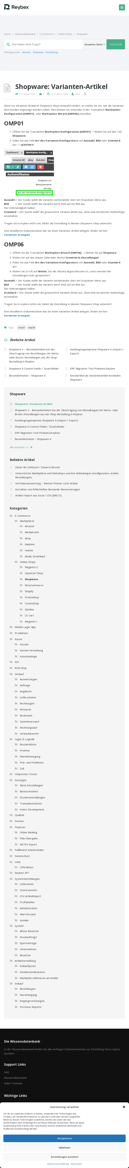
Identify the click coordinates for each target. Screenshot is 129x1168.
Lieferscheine (28, 697)
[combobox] (64, 44)
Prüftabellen (27, 902)
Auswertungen (28, 679)
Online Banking (28, 832)
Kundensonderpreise (32, 972)
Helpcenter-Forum (26, 774)
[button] (124, 1107)
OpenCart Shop (34, 573)
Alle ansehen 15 (20, 447)
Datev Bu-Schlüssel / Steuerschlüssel (37, 467)
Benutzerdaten (29, 791)
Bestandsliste (28, 744)
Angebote (26, 691)
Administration (28, 908)
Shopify (29, 591)
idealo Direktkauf (35, 556)
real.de (29, 550)
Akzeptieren (64, 1138)
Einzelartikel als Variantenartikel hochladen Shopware (95, 377)
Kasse (18, 639)
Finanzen (20, 827)
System (19, 925)
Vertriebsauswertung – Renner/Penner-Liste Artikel (46, 483)
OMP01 (21, 327)
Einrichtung (52, 52)
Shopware (82, 34)
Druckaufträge (28, 937)
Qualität (19, 815)
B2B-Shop (21, 668)
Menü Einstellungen (31, 785)
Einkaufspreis (28, 966)
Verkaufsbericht (29, 733)
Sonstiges (21, 780)
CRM (17, 862)
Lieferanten (27, 884)
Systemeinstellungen (27, 878)
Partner (19, 821)
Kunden (24, 920)
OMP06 (31, 327)
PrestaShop (32, 597)
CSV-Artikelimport (30, 896)
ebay (28, 538)
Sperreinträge (28, 943)
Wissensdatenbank (25, 34)
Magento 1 (31, 621)
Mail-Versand (28, 914)
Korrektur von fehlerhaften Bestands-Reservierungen (47, 489)
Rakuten (30, 544)
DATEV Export (28, 844)
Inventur (25, 750)
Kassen (24, 644)
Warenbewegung (30, 756)
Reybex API (22, 872)
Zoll (22, 768)
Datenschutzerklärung (58, 1163)
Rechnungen (27, 703)
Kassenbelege (28, 656)
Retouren (25, 709)
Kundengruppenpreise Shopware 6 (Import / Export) (97, 351)
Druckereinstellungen (32, 797)
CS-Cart (29, 615)
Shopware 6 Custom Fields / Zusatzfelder (34, 368)
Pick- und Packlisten (32, 762)
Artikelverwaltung (25, 960)
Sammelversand (29, 721)
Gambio (29, 609)
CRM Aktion (26, 867)
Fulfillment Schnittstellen (29, 850)
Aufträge (25, 685)
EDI (17, 662)
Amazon (26, 52)
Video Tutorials (13, 1083)
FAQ (6, 1072)
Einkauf (19, 983)
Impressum (76, 1163)
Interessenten (28, 890)
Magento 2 (31, 567)
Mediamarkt (32, 532)
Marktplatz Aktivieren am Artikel (39, 978)
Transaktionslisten (31, 803)
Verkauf (19, 674)
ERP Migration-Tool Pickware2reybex (92, 368)
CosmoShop (32, 603)
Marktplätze (27, 521)
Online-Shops (65, 34)
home (7, 34)
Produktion (21, 633)
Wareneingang (28, 994)
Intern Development (32, 809)
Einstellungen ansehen (64, 1156)
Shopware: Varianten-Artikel (33, 404)
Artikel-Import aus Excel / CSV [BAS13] (38, 495)
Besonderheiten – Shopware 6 (27, 375)
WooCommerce (34, 585)
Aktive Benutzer (29, 931)
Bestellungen (28, 988)
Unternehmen (28, 949)
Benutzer (25, 955)
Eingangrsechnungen (32, 1000)
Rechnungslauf (28, 727)
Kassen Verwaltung (31, 650)
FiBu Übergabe (29, 838)
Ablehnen (64, 1147)
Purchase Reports (31, 1007)
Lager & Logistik (24, 739)
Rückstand (26, 715)
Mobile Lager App (25, 627)
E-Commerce (46, 34)
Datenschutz (22, 856)
